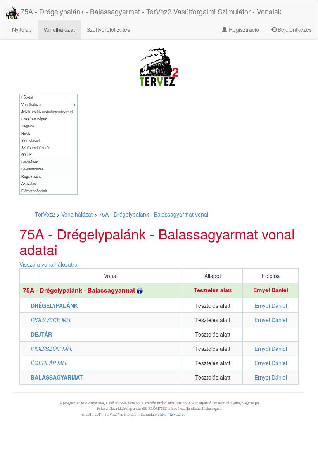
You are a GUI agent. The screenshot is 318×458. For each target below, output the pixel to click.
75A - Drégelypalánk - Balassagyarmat (80, 290)
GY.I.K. (27, 155)
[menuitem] (48, 97)
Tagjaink (28, 126)
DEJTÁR (41, 334)
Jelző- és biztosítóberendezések (47, 112)
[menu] (48, 144)
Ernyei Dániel (270, 290)
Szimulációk (31, 140)
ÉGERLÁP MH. (49, 363)
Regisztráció (243, 29)
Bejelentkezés (294, 29)
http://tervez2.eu (172, 414)
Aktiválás (28, 184)
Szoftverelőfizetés (108, 29)
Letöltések (29, 162)
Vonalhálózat (59, 29)
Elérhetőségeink (34, 191)
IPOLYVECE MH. (51, 320)
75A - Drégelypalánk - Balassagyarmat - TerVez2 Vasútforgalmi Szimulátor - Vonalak (150, 11)
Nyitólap (22, 29)
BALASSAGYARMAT (57, 377)
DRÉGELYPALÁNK (54, 305)
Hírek (25, 133)
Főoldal (27, 97)
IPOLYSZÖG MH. (52, 348)
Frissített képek (34, 119)
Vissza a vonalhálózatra (48, 264)
